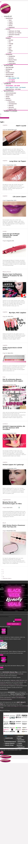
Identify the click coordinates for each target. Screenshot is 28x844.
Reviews (11, 58)
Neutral (11, 40)
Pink (10, 52)
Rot (10, 41)
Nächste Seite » (7, 578)
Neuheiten (12, 102)
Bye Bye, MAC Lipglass (17, 312)
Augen (11, 22)
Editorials (11, 61)
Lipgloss (5, 125)
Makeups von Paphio (15, 32)
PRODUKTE (9, 18)
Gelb (10, 45)
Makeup (8, 16)
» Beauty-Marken (9, 743)
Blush (4, 522)
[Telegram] (0, 2)
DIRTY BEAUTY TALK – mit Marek (16, 87)
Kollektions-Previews (6, 684)
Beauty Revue (7, 271)
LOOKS (8, 29)
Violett (11, 50)
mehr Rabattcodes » (14, 624)
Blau (10, 49)
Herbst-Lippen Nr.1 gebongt (13, 464)
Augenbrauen (7, 499)
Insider (5, 231)
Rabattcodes (9, 94)
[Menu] (0, 114)
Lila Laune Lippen (19, 196)
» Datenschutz (21, 741)
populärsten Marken (10, 697)
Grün (10, 47)
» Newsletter (20, 739)
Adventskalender (11, 93)
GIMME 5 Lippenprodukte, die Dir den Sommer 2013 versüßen (14, 428)
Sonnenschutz (10, 72)
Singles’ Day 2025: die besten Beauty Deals (12, 665)
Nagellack (12, 27)
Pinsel (10, 25)
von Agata (12, 79)
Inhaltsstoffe (9, 74)
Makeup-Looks (15, 680)
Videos (7, 84)
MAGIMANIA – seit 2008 (13, 85)
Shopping (9, 91)
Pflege (8, 71)
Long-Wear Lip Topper (17, 161)
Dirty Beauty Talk (14, 78)
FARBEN (8, 38)
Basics (10, 36)
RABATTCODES (4, 117)
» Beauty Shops (9, 745)
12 (3, 576)
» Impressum (21, 747)
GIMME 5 (5, 423)
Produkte (8, 100)
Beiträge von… (10, 76)
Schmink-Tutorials (14, 34)
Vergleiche (12, 56)
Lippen (11, 23)
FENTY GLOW (21, 126)
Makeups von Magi (14, 31)
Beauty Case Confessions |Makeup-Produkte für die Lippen (12, 275)
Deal (4, 377)
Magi (4, 129)
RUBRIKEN (9, 54)
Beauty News (13, 59)
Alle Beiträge (10, 67)
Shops (7, 96)
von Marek (12, 81)
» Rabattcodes (8, 738)
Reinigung (9, 69)
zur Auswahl (18, 619)
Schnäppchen (13, 103)
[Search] (0, 116)
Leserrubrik (12, 63)
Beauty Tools (12, 109)
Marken (8, 98)
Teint (10, 20)
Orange (11, 43)
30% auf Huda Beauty (18, 615)
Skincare (8, 65)
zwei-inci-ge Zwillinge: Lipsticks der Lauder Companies (11, 235)
